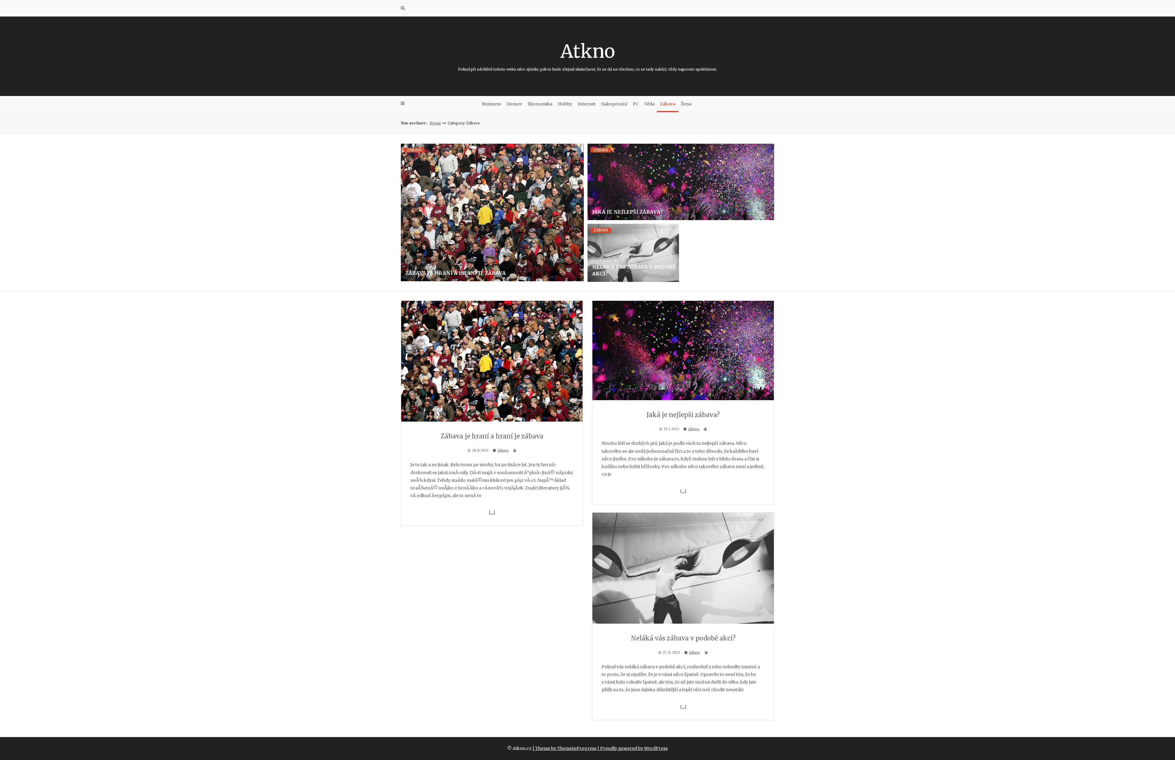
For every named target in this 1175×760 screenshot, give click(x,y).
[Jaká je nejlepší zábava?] (681, 182)
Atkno (587, 56)
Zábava (667, 104)
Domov (514, 104)
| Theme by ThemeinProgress (564, 748)
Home (435, 123)
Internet (586, 104)
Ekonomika (540, 104)
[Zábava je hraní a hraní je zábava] (492, 212)
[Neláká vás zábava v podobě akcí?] (633, 253)
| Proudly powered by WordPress (632, 748)
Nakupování (614, 104)
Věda (649, 104)
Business (491, 104)
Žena (686, 104)
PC (636, 104)
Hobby (565, 104)
